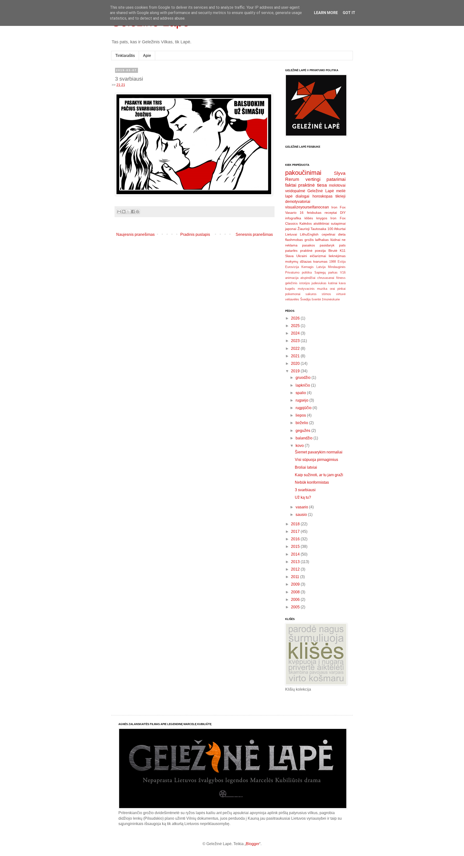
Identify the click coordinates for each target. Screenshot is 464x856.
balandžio (304, 438)
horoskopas (322, 196)
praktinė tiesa (312, 185)
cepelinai (328, 234)
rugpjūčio (304, 408)
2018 (296, 524)
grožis (309, 240)
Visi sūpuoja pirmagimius (316, 460)
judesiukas (319, 283)
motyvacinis (306, 288)
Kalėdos (305, 223)
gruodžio (304, 377)
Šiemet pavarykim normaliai (318, 452)
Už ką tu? (303, 497)
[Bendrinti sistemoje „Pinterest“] (137, 211)
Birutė (332, 250)
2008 (296, 592)
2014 (296, 554)
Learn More (326, 12)
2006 (296, 599)
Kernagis (307, 267)
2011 (295, 577)
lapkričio (303, 385)
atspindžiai (307, 278)
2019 (296, 371)
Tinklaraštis (125, 56)
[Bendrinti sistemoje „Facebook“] (132, 211)
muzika (322, 288)
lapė (289, 196)
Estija (342, 261)
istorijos (304, 283)
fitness (341, 278)
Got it (349, 12)
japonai (290, 229)
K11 (343, 250)
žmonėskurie (331, 299)
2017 (296, 531)
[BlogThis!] (123, 211)
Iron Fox (338, 207)
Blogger (252, 844)
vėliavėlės (292, 299)
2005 (296, 607)
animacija (291, 278)
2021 (296, 356)
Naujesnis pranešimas (135, 234)
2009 (296, 584)
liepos (301, 415)
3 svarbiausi (305, 490)
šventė (316, 299)
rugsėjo (302, 400)
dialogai (302, 196)
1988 (332, 261)
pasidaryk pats (333, 245)
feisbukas (314, 212)
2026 (296, 318)
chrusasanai (325, 278)
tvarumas (320, 261)
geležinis (291, 283)
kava (342, 283)
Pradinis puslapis (195, 234)
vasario (302, 507)
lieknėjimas (337, 256)
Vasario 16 (294, 212)
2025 (296, 326)
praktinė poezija (313, 250)
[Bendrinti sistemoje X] (128, 211)
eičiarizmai (318, 256)
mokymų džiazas (298, 261)
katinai (332, 283)
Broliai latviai (306, 467)
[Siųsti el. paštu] (119, 211)
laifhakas (322, 240)
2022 (296, 348)
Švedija (305, 299)
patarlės (291, 250)
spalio (301, 393)
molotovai (337, 185)
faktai (290, 185)
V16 (343, 272)
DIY (343, 212)
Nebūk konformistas (312, 482)
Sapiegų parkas (326, 272)
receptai (331, 212)
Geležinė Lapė (320, 191)
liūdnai (335, 240)
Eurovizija (292, 267)
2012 (296, 569)
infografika (293, 218)
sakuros (311, 294)
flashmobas (294, 240)
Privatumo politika (298, 272)
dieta (342, 234)
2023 (296, 341)
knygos (321, 218)
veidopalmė (295, 191)
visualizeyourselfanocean (307, 207)
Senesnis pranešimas (254, 234)
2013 (296, 562)
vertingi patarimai (325, 179)
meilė (341, 191)
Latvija (321, 267)
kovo (300, 445)
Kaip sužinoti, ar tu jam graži (319, 475)
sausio (302, 514)
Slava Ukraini (296, 256)
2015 (296, 546)
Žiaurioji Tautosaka (311, 229)
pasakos (308, 245)
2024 (296, 333)
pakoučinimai (303, 172)
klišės (308, 218)
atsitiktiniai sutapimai (329, 223)
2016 (296, 539)
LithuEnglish (309, 234)
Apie (147, 56)
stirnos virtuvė (334, 294)
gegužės (303, 430)
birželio (302, 423)
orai (332, 288)
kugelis (290, 288)
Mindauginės (337, 267)
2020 (296, 363)
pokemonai (292, 294)
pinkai (341, 288)
